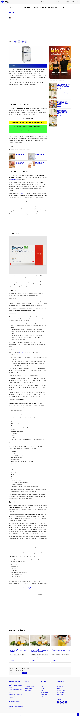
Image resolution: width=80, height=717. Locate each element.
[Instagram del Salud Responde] (61, 703)
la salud (13, 208)
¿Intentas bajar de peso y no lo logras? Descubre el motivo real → (28, 122)
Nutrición (58, 1)
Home (10, 12)
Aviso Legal (59, 696)
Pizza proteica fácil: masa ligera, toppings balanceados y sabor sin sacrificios (15, 686)
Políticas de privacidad (61, 690)
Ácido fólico (27, 684)
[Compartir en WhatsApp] (22, 41)
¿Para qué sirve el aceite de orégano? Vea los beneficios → (28, 126)
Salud (67, 1)
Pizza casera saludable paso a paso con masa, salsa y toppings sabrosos (16, 701)
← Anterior (24, 588)
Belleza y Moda (38, 1)
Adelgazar (32, 1)
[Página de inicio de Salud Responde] (6, 2)
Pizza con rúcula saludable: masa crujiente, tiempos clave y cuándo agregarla (15, 696)
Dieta (44, 1)
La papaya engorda (28, 688)
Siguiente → (31, 588)
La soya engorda (28, 690)
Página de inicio (60, 684)
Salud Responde (19, 715)
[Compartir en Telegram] (25, 41)
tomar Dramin (24, 193)
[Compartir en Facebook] (15, 41)
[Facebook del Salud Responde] (58, 703)
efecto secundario (14, 179)
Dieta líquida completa (29, 686)
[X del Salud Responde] (63, 703)
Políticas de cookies (60, 692)
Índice (13, 65)
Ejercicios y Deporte (51, 1)
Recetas (63, 1)
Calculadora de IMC (74, 1)
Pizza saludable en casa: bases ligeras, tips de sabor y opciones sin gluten (16, 707)
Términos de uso (60, 694)
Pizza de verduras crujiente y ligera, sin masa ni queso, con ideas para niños (15, 691)
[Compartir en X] (19, 41)
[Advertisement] (40, 29)
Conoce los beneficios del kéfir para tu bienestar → (28, 131)
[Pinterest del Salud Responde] (66, 703)
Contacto (58, 688)
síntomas (21, 352)
